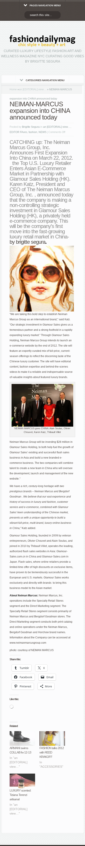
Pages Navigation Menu (45, 5)
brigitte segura (30, 242)
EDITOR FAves (18, 132)
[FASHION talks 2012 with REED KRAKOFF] (52, 738)
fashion (33, 132)
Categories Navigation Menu (45, 80)
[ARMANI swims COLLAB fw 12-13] (22, 738)
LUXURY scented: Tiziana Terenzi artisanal (20, 795)
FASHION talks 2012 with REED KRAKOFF (51, 752)
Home (13, 89)
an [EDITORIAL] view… (32, 89)
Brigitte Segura (31, 126)
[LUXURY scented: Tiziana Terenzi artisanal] (22, 781)
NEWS (42, 132)
